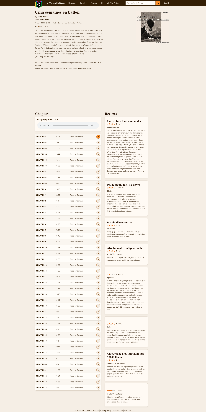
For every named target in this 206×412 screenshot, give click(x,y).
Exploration (72, 23)
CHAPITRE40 (41, 364)
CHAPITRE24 (41, 271)
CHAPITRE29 (41, 300)
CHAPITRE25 (41, 277)
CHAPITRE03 (41, 148)
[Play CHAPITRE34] (98, 329)
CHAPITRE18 (41, 236)
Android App (118, 410)
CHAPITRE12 (41, 201)
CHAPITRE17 (41, 230)
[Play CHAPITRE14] (98, 212)
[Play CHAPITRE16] (98, 224)
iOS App (127, 410)
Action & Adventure (60, 23)
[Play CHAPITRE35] (98, 335)
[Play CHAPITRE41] (98, 370)
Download (84, 3)
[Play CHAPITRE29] (98, 300)
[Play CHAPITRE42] (98, 376)
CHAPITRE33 (41, 323)
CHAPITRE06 (41, 166)
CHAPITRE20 (41, 247)
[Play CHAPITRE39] (98, 358)
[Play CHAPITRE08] (98, 177)
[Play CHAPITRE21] (98, 253)
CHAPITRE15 (41, 218)
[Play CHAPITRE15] (98, 218)
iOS (102, 3)
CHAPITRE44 (41, 388)
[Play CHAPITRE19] (98, 242)
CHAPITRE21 (41, 253)
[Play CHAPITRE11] (98, 195)
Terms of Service (92, 410)
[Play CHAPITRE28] (98, 294)
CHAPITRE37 (41, 347)
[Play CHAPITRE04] (98, 154)
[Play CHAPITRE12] (98, 201)
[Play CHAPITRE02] (98, 142)
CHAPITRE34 (41, 329)
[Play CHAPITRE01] (98, 137)
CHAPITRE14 (41, 212)
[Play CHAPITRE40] (98, 364)
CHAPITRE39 (41, 358)
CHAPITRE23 (41, 265)
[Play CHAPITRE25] (98, 277)
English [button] (167, 3)
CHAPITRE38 (41, 353)
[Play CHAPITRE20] (98, 247)
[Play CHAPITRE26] (98, 282)
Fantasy (79, 23)
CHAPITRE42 (41, 376)
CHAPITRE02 (41, 142)
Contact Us (79, 410)
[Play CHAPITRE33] (98, 323)
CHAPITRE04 (41, 154)
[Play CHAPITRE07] (98, 172)
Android (94, 3)
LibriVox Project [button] (113, 3)
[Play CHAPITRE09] (98, 183)
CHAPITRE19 (41, 242)
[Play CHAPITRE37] (98, 347)
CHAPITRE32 (41, 318)
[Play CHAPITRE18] (98, 236)
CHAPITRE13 (41, 207)
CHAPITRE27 (41, 288)
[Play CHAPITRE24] (98, 271)
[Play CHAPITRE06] (98, 166)
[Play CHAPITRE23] (98, 265)
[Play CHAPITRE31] (98, 312)
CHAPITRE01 (41, 137)
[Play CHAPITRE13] (98, 207)
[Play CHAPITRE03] (98, 148)
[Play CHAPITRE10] (98, 189)
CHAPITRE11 (41, 195)
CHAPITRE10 (41, 189)
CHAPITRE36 (41, 341)
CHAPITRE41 (41, 370)
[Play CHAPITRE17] (98, 230)
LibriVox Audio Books (54, 3)
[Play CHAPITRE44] (98, 387)
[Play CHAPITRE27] (98, 288)
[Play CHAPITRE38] (98, 352)
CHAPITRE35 (41, 335)
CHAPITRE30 (41, 306)
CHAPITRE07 (41, 172)
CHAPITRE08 (41, 177)
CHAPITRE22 (41, 259)
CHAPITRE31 (41, 312)
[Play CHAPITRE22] (98, 259)
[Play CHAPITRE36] (98, 341)
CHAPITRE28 (41, 294)
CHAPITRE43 (41, 382)
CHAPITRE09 (41, 183)
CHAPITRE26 (41, 282)
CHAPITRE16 (41, 224)
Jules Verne (43, 17)
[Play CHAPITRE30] (98, 306)
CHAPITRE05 (41, 160)
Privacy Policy (105, 410)
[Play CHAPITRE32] (98, 317)
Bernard (45, 20)
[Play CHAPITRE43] (98, 382)
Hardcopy (72, 3)
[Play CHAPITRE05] (98, 160)
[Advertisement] (103, 91)
